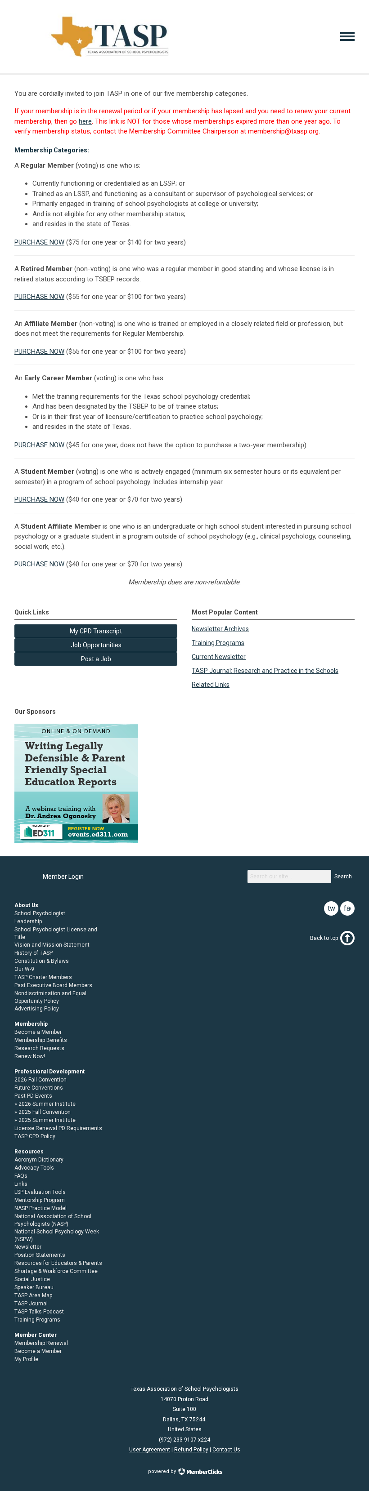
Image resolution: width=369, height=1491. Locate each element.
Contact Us (226, 1449)
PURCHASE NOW (39, 242)
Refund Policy (191, 1449)
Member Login (63, 876)
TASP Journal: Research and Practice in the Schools (265, 670)
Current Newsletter (219, 656)
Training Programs (218, 642)
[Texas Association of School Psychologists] (109, 57)
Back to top (324, 938)
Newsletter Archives (220, 628)
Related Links (211, 684)
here (85, 121)
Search (343, 876)
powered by (162, 1471)
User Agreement (149, 1449)
